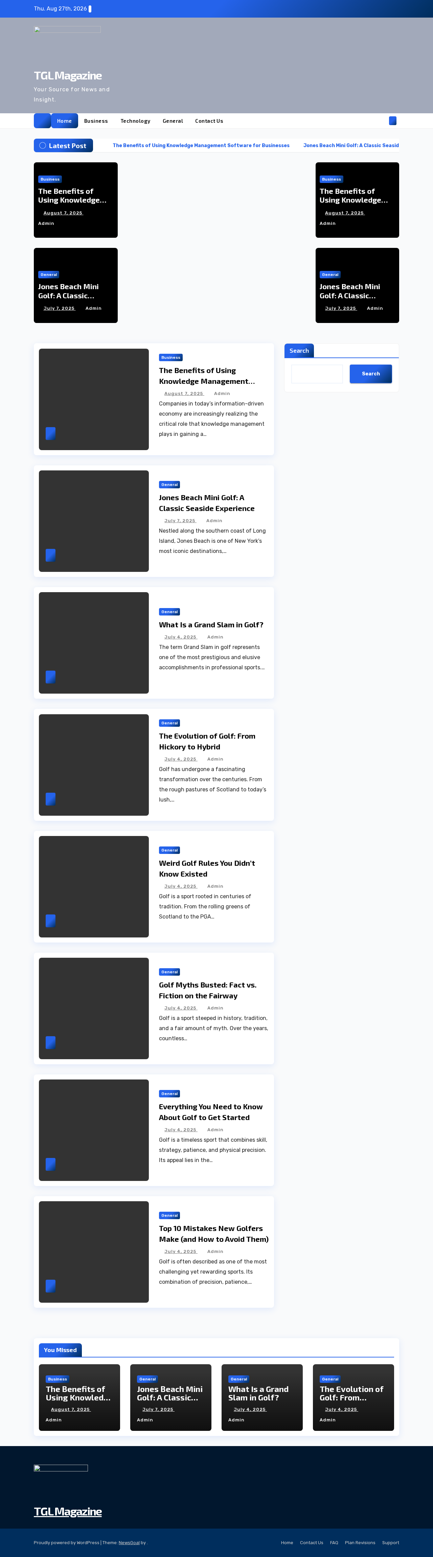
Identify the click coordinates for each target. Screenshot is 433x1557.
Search (299, 350)
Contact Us (209, 121)
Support (390, 1542)
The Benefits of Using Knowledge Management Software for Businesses (203, 381)
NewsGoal (129, 1542)
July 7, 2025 (60, 308)
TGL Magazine (68, 75)
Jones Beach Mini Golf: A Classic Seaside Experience (72, 295)
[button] (382, 120)
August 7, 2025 (64, 212)
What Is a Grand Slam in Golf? (211, 624)
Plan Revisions (360, 1542)
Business (96, 121)
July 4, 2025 (181, 637)
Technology (135, 121)
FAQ (334, 1542)
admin (94, 308)
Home (64, 121)
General (173, 121)
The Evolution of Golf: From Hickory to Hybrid (353, 1397)
